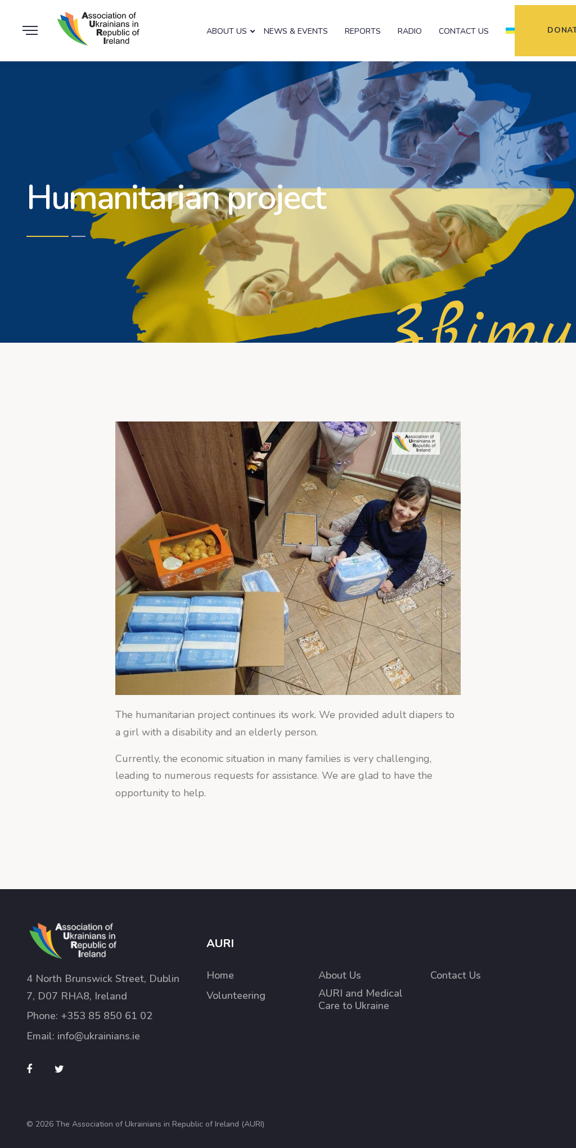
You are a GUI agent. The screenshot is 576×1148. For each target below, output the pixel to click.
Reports (363, 31)
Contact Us (464, 31)
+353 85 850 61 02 (106, 1016)
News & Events (296, 31)
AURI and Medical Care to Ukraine (360, 999)
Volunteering (236, 995)
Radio (410, 31)
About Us (226, 31)
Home (220, 975)
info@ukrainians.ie (98, 1036)
